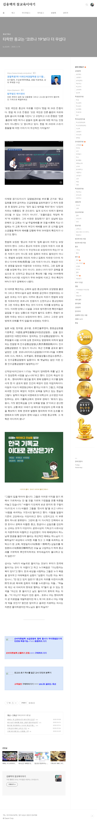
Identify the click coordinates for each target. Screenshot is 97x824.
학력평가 (78, 154)
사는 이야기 (79, 263)
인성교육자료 (79, 212)
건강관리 (78, 307)
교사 (77, 151)
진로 (77, 222)
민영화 (78, 266)
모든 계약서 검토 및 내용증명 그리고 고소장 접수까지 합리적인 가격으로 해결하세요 (33, 98)
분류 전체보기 (79, 67)
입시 (77, 115)
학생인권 (78, 112)
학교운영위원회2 (81, 125)
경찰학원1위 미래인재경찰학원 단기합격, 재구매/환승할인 (26, 76)
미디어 (78, 269)
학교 (77, 157)
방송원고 (78, 235)
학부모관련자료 (80, 119)
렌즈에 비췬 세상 (80, 243)
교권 (77, 179)
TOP (92, 816)
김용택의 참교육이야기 (19, 4)
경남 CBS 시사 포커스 (82, 232)
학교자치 (78, 87)
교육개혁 (78, 90)
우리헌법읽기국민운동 (82, 290)
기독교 (14, 715)
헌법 (76, 286)
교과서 (78, 166)
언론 (77, 185)
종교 (9, 715)
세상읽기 (78, 278)
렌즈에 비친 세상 (80, 239)
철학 (77, 215)
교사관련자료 (79, 142)
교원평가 (78, 77)
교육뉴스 (78, 229)
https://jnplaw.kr (13, 90)
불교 (77, 253)
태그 (13, 13)
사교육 (78, 128)
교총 (77, 208)
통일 (76, 323)
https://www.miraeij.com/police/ (19, 73)
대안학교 (78, 198)
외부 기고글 (79, 282)
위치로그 (40, 13)
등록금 (78, 138)
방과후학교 (79, 169)
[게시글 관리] (15, 703)
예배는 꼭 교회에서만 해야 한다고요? (21, 719)
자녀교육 (78, 135)
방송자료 (78, 225)
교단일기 (78, 176)
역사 (77, 275)
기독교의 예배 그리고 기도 (17, 728)
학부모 (78, 148)
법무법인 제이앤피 (16, 93)
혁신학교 (78, 83)
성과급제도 (79, 80)
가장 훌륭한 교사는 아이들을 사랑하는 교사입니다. (22, 780)
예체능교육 (79, 163)
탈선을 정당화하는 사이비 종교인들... (21, 725)
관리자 (65, 13)
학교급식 (78, 106)
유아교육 (78, 195)
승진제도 (78, 74)
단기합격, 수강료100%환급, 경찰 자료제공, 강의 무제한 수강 (26, 81)
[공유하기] (12, 703)
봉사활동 (78, 160)
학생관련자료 (79, 97)
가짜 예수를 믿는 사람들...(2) (18, 731)
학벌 (77, 182)
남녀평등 (78, 109)
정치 (76, 257)
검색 (87, 4)
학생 (77, 100)
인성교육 (78, 219)
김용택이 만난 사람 (81, 315)
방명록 (53, 13)
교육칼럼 (79, 145)
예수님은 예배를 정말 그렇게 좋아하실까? (22, 722)
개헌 (77, 293)
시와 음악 (78, 300)
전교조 (78, 205)
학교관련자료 (79, 189)
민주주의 (78, 311)
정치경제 (78, 303)
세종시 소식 (79, 319)
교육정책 (78, 71)
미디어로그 (26, 13)
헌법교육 (78, 296)
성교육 (78, 93)
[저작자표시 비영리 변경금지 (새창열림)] (32, 703)
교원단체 (78, 202)
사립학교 (78, 172)
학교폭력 (78, 103)
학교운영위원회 (80, 122)
